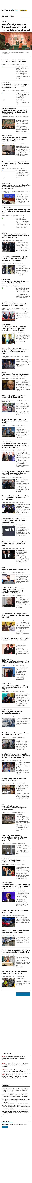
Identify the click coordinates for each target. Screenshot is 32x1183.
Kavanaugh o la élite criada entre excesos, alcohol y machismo (14, 396)
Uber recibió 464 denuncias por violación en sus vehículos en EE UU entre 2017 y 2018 (15, 520)
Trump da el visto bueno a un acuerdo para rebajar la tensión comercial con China (16, 211)
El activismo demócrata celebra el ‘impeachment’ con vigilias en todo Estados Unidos (14, 112)
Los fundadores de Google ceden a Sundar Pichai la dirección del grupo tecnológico (15, 615)
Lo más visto (5, 1085)
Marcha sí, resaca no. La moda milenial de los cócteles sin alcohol (16, 27)
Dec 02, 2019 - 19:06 (19, 665)
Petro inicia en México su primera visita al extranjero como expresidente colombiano (16, 1070)
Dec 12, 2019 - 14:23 (19, 215)
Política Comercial (6, 207)
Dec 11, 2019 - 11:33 (19, 240)
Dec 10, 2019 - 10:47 (19, 333)
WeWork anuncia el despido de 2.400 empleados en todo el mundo (15, 931)
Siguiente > (23, 994)
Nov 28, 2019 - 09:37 (19, 737)
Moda (3, 804)
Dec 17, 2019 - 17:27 (19, 90)
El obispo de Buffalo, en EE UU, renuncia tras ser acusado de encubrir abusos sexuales (13, 591)
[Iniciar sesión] (29, 10)
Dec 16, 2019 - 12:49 (19, 168)
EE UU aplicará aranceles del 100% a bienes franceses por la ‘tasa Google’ (15, 662)
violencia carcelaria (7, 709)
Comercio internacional (8, 302)
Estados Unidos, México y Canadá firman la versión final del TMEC (14, 305)
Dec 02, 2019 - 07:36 (19, 691)
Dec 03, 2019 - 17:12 (19, 620)
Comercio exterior (6, 659)
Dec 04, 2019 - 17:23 (19, 572)
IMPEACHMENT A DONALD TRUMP (9, 108)
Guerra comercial (6, 183)
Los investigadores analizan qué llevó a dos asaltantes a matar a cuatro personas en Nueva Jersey (15, 258)
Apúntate (4, 1126)
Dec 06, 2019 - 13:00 (19, 502)
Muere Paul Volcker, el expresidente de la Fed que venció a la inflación (15, 375)
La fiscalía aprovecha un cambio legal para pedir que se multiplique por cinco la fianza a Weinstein (15, 473)
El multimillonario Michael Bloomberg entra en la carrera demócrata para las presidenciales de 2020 (16, 886)
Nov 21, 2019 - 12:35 (19, 935)
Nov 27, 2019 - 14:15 (19, 760)
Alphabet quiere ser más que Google (15, 569)
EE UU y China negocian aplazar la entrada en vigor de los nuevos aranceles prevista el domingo (14, 328)
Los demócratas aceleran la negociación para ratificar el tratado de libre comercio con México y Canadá (15, 351)
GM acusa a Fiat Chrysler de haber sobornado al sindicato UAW (14, 972)
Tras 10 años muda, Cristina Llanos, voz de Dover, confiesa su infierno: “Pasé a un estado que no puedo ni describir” (16, 1090)
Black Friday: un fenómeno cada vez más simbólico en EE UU (15, 733)
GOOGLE (3, 567)
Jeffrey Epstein (5, 858)
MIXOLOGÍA (4, 21)
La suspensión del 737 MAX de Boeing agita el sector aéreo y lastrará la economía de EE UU (15, 86)
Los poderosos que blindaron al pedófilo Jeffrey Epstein (13, 861)
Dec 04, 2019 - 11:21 (19, 595)
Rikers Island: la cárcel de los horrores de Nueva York (12, 712)
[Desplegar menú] (3, 10)
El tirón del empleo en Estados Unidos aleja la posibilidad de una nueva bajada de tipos (16, 497)
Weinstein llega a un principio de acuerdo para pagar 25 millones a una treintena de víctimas (16, 235)
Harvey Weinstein (6, 232)
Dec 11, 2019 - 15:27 (19, 263)
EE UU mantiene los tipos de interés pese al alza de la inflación (15, 282)
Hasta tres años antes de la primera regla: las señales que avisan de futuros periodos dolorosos (16, 1065)
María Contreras (6, 52)
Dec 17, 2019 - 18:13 (19, 143)
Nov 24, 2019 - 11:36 (19, 891)
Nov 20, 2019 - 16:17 (19, 976)
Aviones (3, 160)
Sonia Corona (12, 308)
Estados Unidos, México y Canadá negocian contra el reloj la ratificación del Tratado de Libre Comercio (16, 756)
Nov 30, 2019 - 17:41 (19, 716)
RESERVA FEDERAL (6, 279)
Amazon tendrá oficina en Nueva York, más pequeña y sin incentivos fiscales (15, 421)
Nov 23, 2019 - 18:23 (19, 864)
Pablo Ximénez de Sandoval (8, 116)
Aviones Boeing (5, 82)
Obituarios (4, 372)
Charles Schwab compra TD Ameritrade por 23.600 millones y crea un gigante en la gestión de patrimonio (14, 838)
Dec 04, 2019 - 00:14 (19, 642)
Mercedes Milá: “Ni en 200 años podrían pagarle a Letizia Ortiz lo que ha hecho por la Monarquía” (16, 1095)
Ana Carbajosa (14, 52)
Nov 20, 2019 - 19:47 (19, 955)
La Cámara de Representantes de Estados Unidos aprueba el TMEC (14, 60)
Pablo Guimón (5, 400)
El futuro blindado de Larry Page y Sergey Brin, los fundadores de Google (14, 543)
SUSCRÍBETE (23, 10)
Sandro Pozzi (8, 16)
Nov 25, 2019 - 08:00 (19, 843)
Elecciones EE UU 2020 (7, 882)
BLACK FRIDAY (5, 731)
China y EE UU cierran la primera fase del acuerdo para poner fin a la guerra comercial (16, 187)
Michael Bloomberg (7, 441)
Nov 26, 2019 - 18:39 (19, 812)
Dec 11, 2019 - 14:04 (19, 285)
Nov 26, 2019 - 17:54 (19, 783)
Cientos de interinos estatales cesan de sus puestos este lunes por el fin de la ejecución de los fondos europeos (16, 1101)
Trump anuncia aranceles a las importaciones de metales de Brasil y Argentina (15, 687)
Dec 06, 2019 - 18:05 (19, 450)
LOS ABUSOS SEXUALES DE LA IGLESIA (10, 587)
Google (3, 540)
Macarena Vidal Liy (6, 191)
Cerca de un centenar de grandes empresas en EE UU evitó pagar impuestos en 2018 (14, 139)
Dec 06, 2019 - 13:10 (19, 477)
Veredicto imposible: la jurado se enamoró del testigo (14, 779)
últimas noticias (7, 1053)
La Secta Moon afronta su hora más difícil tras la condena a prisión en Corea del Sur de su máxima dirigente (16, 1112)
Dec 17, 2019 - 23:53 (12, 117)
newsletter (5, 1121)
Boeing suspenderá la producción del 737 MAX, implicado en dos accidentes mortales (16, 163)
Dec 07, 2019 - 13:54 (19, 425)
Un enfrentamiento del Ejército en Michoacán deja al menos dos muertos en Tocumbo (13, 1058)
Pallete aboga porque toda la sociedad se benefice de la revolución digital (16, 639)
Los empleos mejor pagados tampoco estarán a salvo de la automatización (16, 951)
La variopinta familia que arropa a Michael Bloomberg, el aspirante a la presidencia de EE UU (15, 445)
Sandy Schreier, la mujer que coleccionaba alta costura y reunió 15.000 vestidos (14, 808)
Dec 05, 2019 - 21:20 (19, 525)
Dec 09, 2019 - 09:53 (19, 378)
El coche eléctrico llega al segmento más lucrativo (15, 911)
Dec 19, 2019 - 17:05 (19, 64)
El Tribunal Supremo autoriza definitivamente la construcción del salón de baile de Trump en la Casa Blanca (14, 1076)
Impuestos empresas (7, 135)
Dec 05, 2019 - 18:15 (19, 548)
